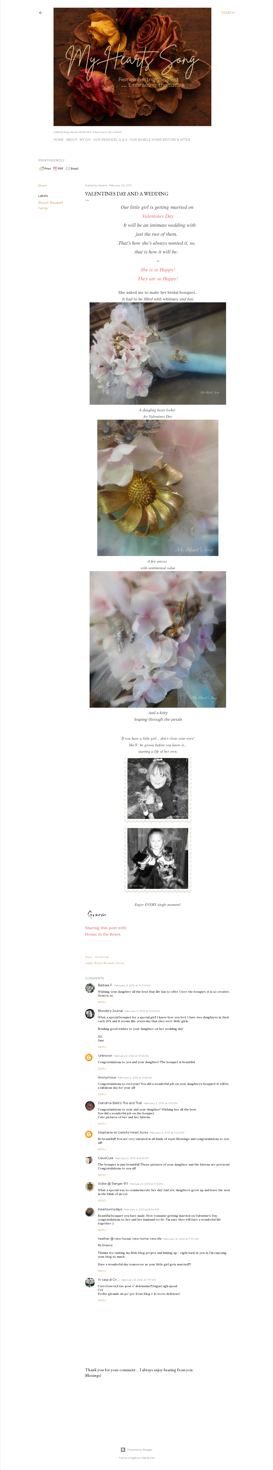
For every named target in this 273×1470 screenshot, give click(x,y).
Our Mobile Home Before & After (160, 140)
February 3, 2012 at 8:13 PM (132, 1158)
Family (43, 208)
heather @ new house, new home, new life (130, 1239)
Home (59, 140)
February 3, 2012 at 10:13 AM (131, 1055)
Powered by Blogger (139, 1449)
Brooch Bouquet (50, 203)
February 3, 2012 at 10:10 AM (142, 1011)
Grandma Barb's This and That (120, 1103)
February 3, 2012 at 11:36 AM (135, 1077)
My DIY (85, 140)
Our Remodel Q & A (110, 140)
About (71, 140)
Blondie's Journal (110, 1011)
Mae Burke (147, 1457)
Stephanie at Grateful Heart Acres (123, 1132)
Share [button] (42, 186)
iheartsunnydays (110, 1209)
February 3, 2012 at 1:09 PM (161, 1103)
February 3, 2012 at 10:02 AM (132, 985)
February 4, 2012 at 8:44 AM (141, 1209)
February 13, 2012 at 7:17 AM (139, 1279)
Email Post (102, 957)
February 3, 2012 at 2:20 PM (167, 1132)
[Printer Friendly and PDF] (59, 170)
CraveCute (105, 1158)
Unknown (105, 1056)
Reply (102, 1002)
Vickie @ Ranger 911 (113, 1184)
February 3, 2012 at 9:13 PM (146, 1183)
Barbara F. (105, 985)
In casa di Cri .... (109, 1280)
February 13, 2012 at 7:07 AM (181, 1238)
